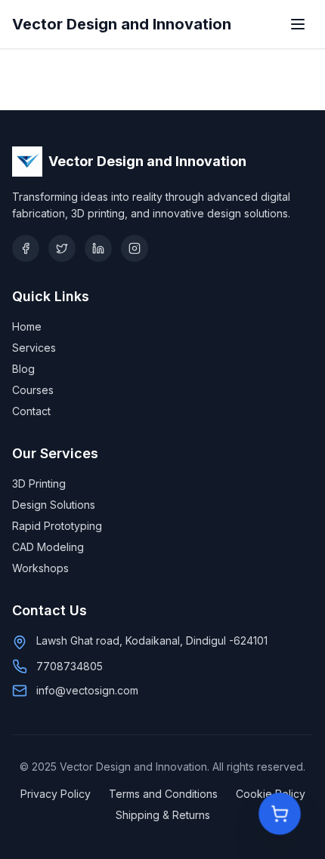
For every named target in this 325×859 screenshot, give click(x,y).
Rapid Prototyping (57, 525)
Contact (31, 411)
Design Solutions (53, 504)
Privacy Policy (55, 793)
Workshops (40, 568)
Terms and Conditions (163, 793)
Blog (23, 368)
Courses (33, 389)
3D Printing (39, 483)
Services (34, 347)
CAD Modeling (48, 546)
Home (27, 326)
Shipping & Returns (163, 814)
